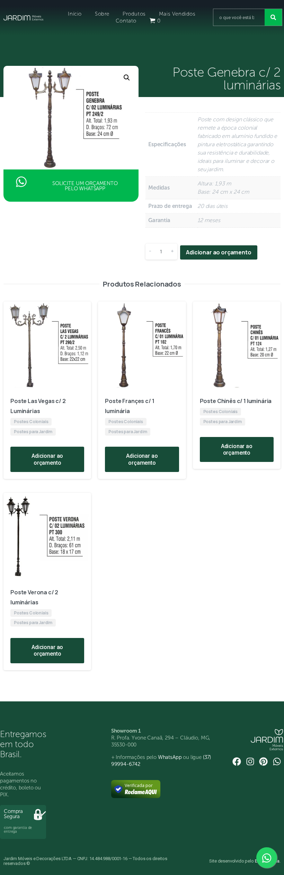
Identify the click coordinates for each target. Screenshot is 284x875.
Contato (126, 21)
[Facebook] (237, 761)
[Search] (273, 17)
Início (75, 14)
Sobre (102, 14)
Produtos (134, 14)
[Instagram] (250, 761)
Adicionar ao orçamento (218, 252)
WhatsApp (170, 757)
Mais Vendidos (177, 14)
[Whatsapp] (277, 761)
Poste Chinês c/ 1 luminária (236, 401)
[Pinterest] (263, 761)
